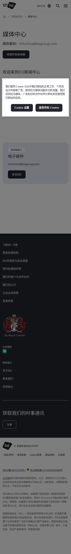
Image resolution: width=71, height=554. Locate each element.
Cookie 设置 (21, 107)
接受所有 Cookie (49, 107)
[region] (35, 97)
